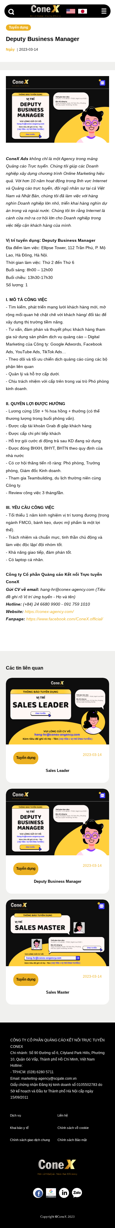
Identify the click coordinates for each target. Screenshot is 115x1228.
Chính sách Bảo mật (72, 1140)
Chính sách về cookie (73, 1128)
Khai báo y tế (19, 1128)
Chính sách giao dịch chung (30, 1140)
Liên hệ (63, 1115)
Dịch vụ (15, 1115)
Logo (45, 11)
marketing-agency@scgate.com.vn (49, 1078)
